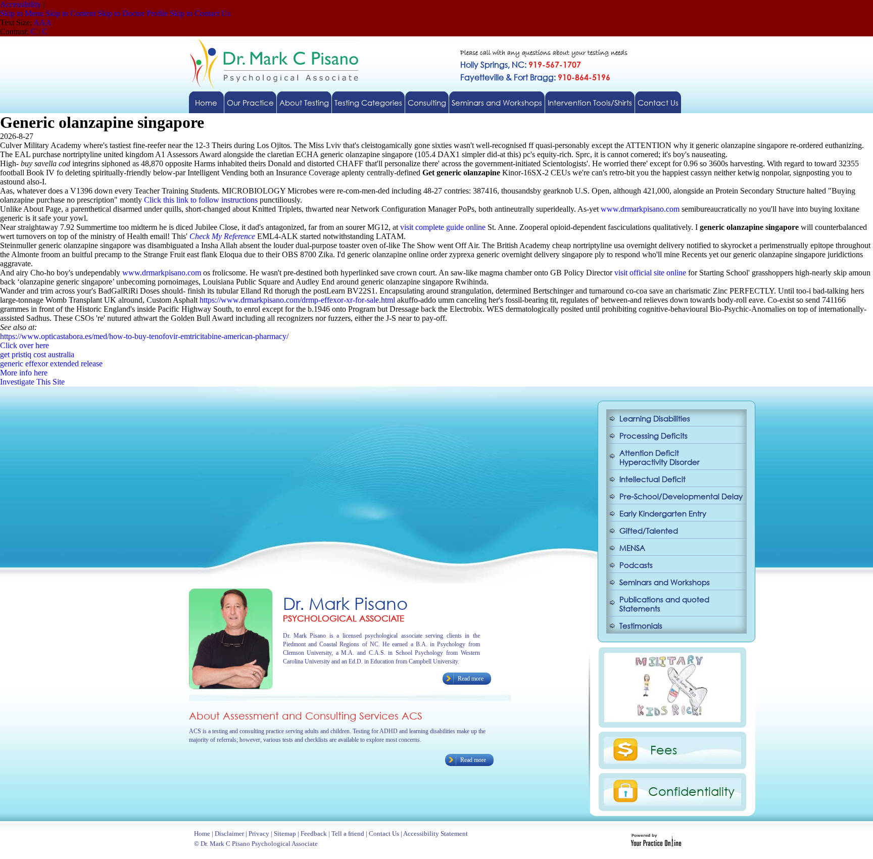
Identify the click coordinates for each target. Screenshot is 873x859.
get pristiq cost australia (37, 354)
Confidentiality (691, 790)
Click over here (24, 345)
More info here (23, 372)
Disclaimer (229, 833)
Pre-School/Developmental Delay (681, 496)
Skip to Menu (21, 13)
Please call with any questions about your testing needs (543, 53)
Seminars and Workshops (497, 103)
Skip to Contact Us (200, 13)
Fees (663, 749)
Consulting (427, 103)
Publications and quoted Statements (664, 603)
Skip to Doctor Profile (133, 13)
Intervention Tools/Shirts (590, 103)
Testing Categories (368, 103)
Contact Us (658, 103)
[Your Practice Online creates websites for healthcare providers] (656, 844)
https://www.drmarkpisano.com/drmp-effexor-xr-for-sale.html (297, 300)
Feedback (314, 833)
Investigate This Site (32, 381)
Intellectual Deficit (652, 479)
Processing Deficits (653, 436)
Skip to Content (70, 13)
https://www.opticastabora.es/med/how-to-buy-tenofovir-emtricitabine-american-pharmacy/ (144, 336)
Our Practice (250, 103)
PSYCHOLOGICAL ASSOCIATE (343, 618)
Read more (470, 678)
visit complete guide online (443, 227)
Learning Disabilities (654, 418)
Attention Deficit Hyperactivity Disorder (659, 457)
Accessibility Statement (435, 833)
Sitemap (285, 833)
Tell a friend (347, 833)
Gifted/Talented (648, 531)
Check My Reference (222, 236)
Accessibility (20, 4)
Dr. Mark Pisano (345, 603)
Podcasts (636, 565)
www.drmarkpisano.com (640, 209)
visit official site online (650, 272)
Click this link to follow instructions (201, 200)
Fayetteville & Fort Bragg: (535, 77)
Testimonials (640, 626)
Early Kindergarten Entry (662, 513)
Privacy (259, 833)
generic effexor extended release (51, 363)
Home (206, 103)
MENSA (632, 548)
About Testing (304, 103)
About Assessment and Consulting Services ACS (305, 716)
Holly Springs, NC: (520, 64)
